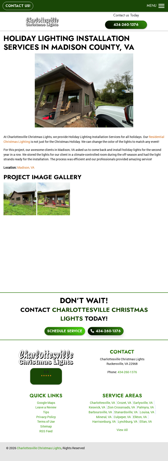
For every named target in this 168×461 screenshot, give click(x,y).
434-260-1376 (126, 24)
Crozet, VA (124, 403)
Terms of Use (46, 421)
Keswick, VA (97, 407)
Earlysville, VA (143, 403)
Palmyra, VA (145, 407)
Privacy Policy (46, 417)
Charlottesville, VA (102, 403)
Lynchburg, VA (127, 421)
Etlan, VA (146, 421)
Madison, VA (25, 167)
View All (122, 430)
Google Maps (46, 403)
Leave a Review (45, 407)
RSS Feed (45, 431)
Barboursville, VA (100, 412)
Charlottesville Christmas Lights (39, 448)
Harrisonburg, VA (104, 421)
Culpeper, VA (122, 417)
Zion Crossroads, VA (121, 407)
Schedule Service (64, 331)
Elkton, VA (140, 417)
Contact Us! (17, 5)
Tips (46, 412)
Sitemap (46, 426)
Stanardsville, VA (126, 412)
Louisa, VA (147, 412)
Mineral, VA (104, 417)
